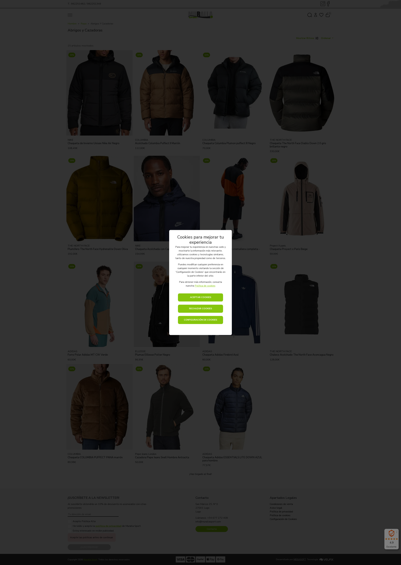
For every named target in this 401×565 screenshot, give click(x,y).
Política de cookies (205, 286)
